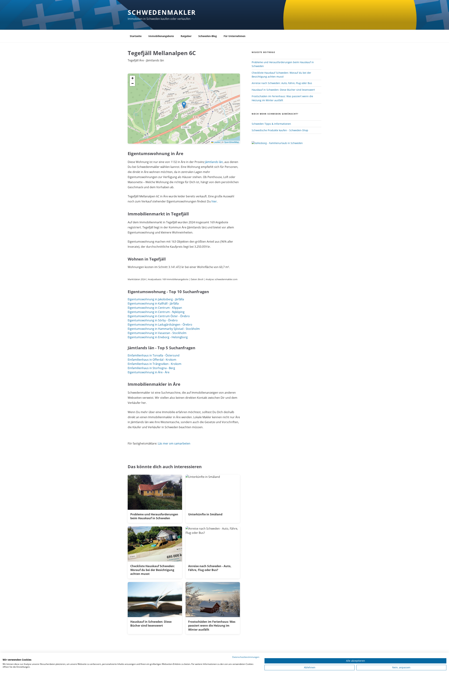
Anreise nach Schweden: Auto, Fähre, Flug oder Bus (282, 83)
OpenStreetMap (231, 142)
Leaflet (216, 142)
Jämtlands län (214, 162)
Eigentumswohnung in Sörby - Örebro (153, 320)
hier (214, 201)
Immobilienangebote (161, 36)
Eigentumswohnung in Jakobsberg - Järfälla (156, 299)
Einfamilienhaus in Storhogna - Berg (151, 368)
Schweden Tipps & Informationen (271, 123)
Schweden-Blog (207, 36)
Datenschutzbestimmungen (245, 657)
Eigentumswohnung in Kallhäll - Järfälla (153, 303)
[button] (184, 105)
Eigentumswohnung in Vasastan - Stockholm (157, 333)
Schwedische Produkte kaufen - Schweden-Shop (280, 130)
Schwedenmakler (162, 12)
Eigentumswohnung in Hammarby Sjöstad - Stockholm (164, 329)
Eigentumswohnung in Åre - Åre (148, 372)
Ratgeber (186, 36)
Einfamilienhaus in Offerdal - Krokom (152, 360)
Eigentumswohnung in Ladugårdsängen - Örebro (160, 324)
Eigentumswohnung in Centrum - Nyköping (156, 312)
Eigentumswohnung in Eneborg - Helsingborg (158, 337)
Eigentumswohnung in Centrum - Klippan (155, 308)
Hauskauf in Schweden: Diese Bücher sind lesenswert (283, 89)
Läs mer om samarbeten (174, 443)
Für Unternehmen (234, 36)
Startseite (136, 36)
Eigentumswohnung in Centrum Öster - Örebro (159, 316)
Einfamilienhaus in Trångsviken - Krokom (154, 364)
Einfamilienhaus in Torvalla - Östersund (153, 355)
